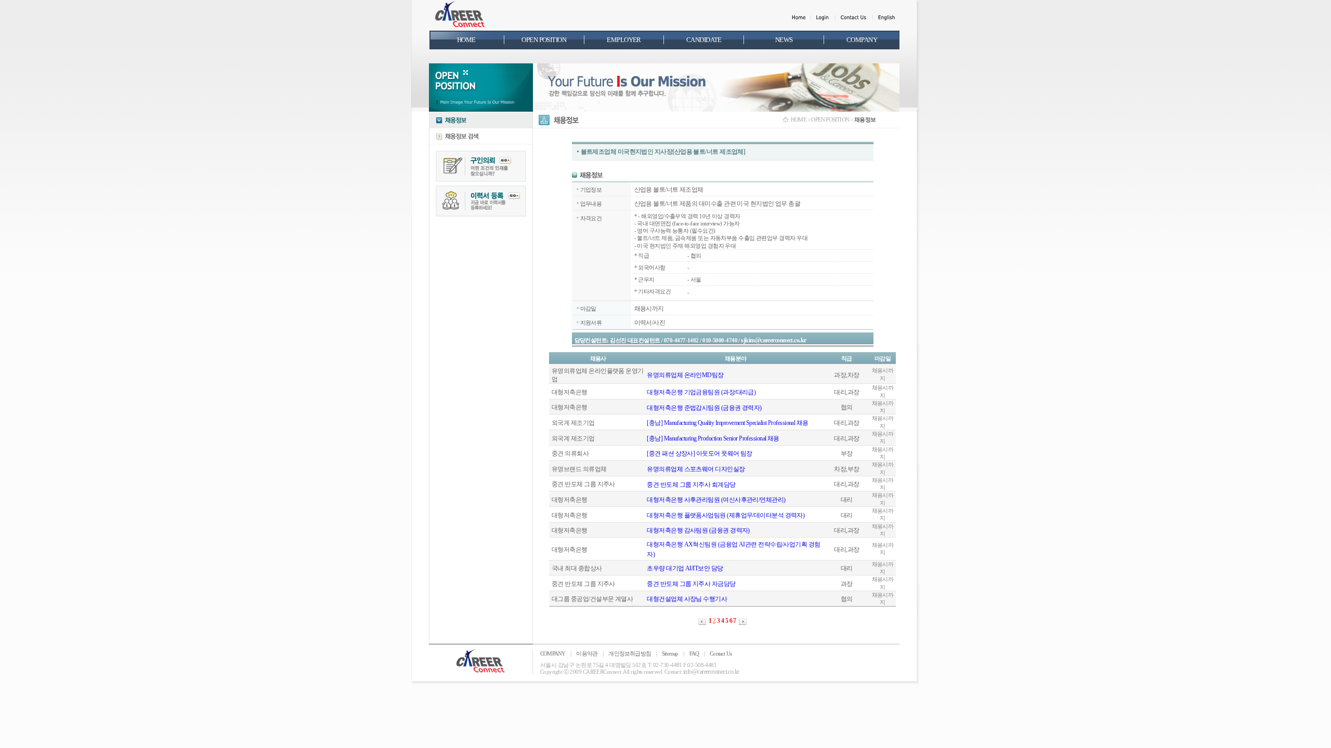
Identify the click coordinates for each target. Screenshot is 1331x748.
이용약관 (586, 653)
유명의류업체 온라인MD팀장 (685, 375)
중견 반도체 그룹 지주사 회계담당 (691, 484)
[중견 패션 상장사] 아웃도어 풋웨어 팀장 (699, 453)
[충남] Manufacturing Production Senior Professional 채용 (713, 438)
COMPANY (552, 653)
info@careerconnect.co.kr (711, 671)
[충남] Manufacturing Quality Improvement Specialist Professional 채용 (727, 422)
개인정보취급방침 (629, 653)
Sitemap (670, 653)
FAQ (694, 653)
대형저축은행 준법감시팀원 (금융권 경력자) (704, 407)
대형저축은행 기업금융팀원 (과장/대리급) (701, 392)
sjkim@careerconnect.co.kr (773, 340)
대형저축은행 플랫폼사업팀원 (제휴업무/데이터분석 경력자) (725, 515)
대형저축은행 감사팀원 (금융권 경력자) (698, 530)
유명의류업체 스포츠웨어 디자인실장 (696, 469)
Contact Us (721, 653)
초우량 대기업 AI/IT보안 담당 (685, 568)
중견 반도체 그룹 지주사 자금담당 (691, 583)
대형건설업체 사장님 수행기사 (687, 599)
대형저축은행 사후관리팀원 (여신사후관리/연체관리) (716, 499)
